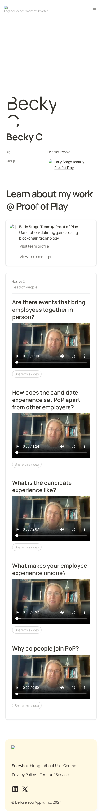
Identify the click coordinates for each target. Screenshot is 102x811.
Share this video (27, 374)
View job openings (35, 256)
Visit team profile (34, 246)
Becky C (18, 281)
